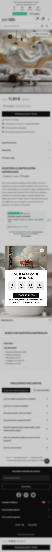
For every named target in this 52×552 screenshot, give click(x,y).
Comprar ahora (26, 295)
